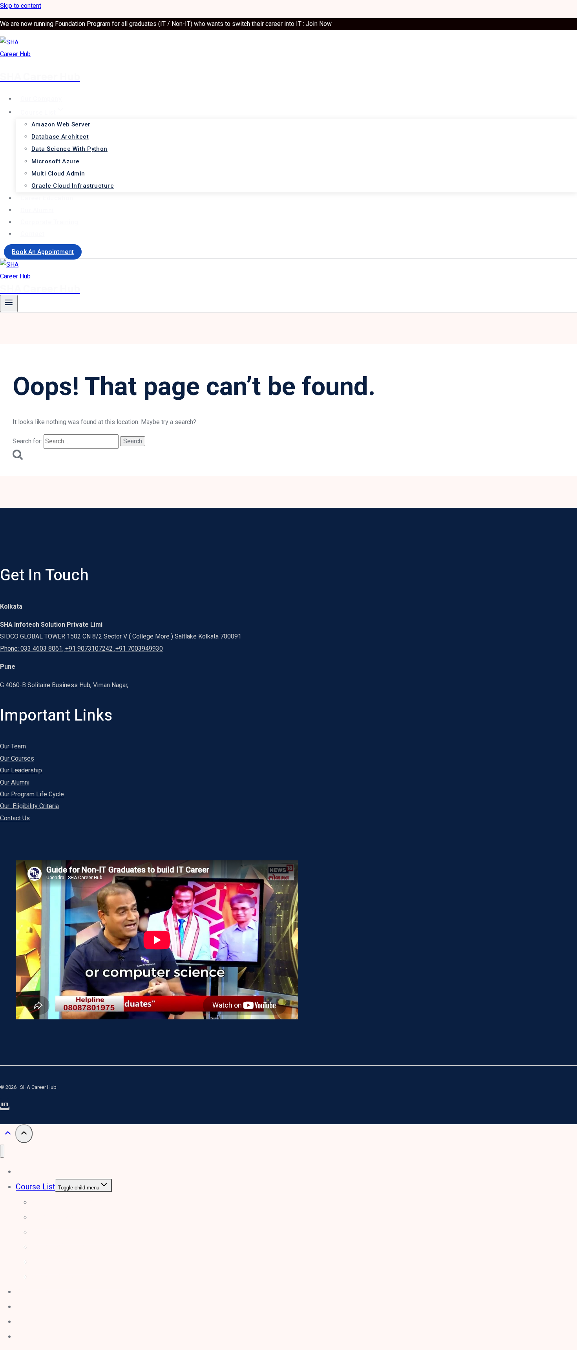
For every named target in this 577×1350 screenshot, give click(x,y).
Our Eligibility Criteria (29, 806)
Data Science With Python (69, 148)
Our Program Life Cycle (32, 794)
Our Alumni (37, 210)
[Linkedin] (4, 1106)
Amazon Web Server (61, 124)
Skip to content (20, 5)
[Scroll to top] (7, 1134)
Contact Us (15, 818)
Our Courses (17, 758)
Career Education (46, 198)
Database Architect (60, 136)
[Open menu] (9, 303)
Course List (35, 1186)
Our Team (13, 746)
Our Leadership (21, 770)
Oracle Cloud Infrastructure (72, 185)
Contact (32, 234)
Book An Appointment (43, 252)
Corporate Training (49, 222)
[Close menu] (2, 1151)
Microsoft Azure (55, 161)
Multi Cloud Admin (58, 173)
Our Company (41, 98)
